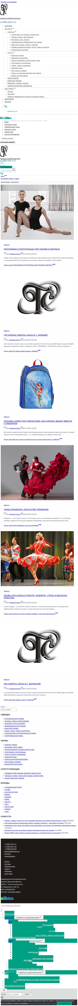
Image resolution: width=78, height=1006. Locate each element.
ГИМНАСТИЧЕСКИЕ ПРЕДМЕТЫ (20, 86)
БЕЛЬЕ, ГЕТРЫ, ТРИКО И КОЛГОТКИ (17, 731)
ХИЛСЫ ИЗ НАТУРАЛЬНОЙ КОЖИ (16, 759)
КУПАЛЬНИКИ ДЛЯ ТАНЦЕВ (14, 719)
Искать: (3, 994)
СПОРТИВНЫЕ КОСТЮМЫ (14, 736)
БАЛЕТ (6, 122)
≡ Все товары (6, 167)
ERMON (7, 794)
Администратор (15, 254)
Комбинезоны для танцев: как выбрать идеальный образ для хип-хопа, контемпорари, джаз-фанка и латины (40, 825)
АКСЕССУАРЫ (13, 78)
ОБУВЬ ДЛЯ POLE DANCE (13, 764)
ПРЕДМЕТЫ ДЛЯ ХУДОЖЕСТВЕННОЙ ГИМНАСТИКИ (23, 773)
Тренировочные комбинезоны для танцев (26, 42)
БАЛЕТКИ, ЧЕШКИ (11, 745)
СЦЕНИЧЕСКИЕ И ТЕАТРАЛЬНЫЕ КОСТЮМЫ (20, 733)
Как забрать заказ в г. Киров (10, 178)
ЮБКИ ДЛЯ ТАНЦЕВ (11, 728)
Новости (6, 245)
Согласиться (64, 1003)
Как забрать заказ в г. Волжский (22, 684)
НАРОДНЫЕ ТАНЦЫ (10, 124)
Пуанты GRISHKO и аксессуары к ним (25, 60)
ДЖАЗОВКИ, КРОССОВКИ (13, 747)
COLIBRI (7, 789)
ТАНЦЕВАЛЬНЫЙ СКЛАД (13, 787)
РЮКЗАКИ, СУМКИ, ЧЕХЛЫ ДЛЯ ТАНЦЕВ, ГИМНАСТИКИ (24, 776)
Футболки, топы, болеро (20, 39)
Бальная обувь (17, 68)
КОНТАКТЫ (9, 99)
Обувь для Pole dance (19, 75)
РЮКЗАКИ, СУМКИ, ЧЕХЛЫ (18, 83)
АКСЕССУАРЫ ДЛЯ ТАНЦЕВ (14, 778)
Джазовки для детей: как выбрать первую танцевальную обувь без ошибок (29, 830)
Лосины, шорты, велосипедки (22, 37)
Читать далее (28, 265)
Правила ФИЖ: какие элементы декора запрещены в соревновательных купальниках (33, 833)
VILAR (7, 811)
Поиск (3, 707)
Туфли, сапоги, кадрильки (21, 65)
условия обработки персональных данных (43, 1003)
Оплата (10, 91)
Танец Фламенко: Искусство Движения (26, 509)
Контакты (8, 854)
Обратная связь (10, 866)
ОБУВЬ (12, 941)
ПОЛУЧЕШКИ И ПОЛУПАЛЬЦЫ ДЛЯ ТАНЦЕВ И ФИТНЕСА (32, 249)
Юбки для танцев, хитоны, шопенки (24, 45)
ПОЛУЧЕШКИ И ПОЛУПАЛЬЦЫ (15, 752)
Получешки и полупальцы (21, 63)
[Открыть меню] (2, 163)
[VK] (9, 118)
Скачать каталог (7, 138)
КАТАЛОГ (9, 917)
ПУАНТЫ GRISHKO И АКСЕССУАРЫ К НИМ (19, 749)
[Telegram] (6, 118)
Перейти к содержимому (9, 2)
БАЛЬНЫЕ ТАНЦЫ (10, 129)
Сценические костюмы (19, 50)
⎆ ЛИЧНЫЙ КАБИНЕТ (7, 142)
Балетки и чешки (17, 55)
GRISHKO (8, 797)
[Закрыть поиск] (4, 991)
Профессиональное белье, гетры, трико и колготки (30, 47)
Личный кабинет (10, 856)
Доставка (11, 94)
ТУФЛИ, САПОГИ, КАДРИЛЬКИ (15, 754)
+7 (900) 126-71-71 (10, 844)
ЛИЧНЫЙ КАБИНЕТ (15, 986)
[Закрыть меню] (1, 910)
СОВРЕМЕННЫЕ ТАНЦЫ (12, 127)
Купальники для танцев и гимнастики (25, 34)
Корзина (8, 102)
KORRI (7, 799)
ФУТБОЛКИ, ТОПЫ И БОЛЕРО (15, 723)
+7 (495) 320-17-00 (10, 846)
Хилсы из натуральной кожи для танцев (26, 73)
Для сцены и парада (18, 70)
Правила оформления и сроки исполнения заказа (26, 96)
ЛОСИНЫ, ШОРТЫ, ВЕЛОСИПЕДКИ (17, 721)
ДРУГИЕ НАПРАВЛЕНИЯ (11, 134)
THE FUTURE (9, 807)
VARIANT (8, 809)
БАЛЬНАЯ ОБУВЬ (11, 757)
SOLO (7, 804)
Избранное (8, 871)
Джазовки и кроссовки (19, 58)
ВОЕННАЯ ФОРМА (15, 81)
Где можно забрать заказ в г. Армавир (26, 335)
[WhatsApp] (1, 118)
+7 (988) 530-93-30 (10, 849)
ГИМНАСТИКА (8, 132)
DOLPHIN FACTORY (11, 792)
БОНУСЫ (8, 26)
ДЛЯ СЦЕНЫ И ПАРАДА (13, 762)
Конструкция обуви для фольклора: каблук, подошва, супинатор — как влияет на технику (34, 823)
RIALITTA (8, 802)
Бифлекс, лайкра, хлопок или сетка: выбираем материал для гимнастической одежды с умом (35, 820)
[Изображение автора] (5, 254)
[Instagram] (3, 118)
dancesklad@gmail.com (12, 851)
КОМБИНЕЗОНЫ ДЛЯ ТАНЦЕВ (15, 726)
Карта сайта (8, 874)
